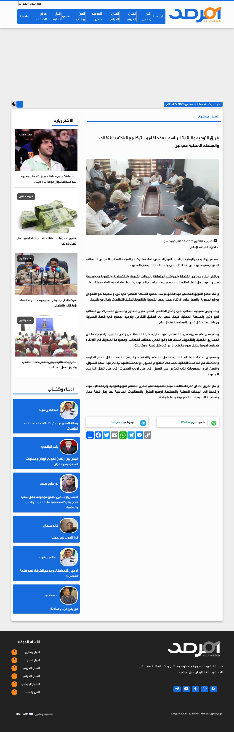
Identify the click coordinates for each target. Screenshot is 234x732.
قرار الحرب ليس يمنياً (64, 538)
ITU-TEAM (22, 714)
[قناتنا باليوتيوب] (186, 689)
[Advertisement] (117, 62)
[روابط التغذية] (213, 689)
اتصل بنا (23, 3)
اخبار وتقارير (146, 16)
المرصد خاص (97, 16)
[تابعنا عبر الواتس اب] (204, 689)
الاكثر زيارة (63, 120)
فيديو (65, 16)
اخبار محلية (57, 16)
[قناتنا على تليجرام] (177, 689)
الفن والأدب (80, 16)
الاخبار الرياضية (30, 684)
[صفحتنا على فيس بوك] (195, 689)
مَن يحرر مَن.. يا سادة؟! (64, 609)
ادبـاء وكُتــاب (61, 389)
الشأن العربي (131, 16)
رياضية (24, 16)
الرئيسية (157, 16)
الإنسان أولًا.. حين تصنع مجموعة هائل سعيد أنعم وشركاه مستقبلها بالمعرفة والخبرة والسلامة (49, 502)
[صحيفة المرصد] (194, 14)
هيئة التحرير (35, 3)
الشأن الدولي (114, 16)
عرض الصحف (41, 16)
